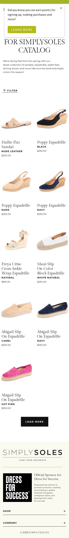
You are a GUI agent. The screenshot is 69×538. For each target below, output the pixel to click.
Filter (12, 90)
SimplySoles (39, 532)
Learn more (22, 29)
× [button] (61, 8)
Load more (34, 421)
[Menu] (4, 9)
